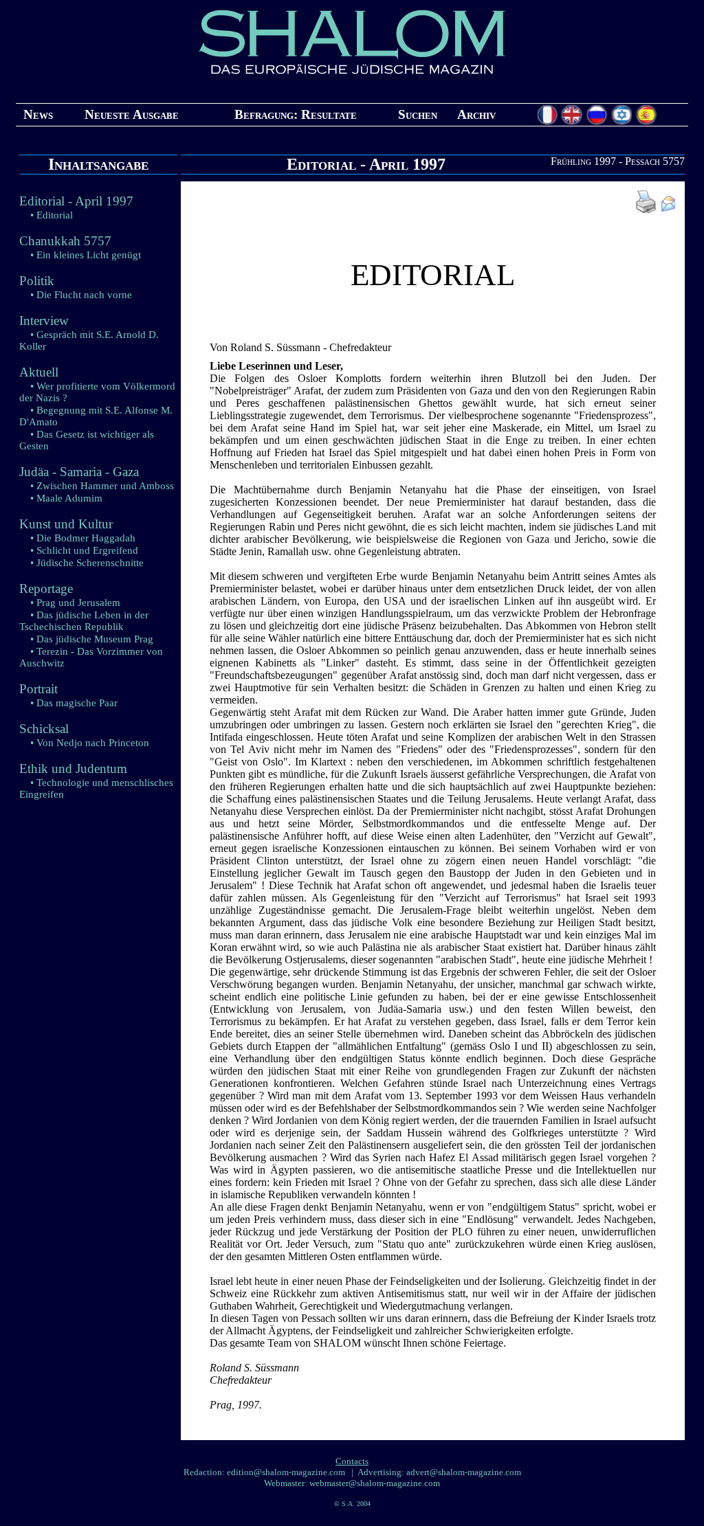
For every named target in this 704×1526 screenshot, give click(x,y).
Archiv (476, 114)
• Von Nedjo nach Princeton (89, 742)
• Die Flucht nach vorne (81, 294)
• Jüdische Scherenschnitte (87, 562)
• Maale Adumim (66, 498)
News (38, 114)
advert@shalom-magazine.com (463, 1472)
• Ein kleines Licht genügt (85, 254)
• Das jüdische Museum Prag (91, 638)
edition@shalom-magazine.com (286, 1472)
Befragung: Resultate (295, 114)
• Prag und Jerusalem (75, 602)
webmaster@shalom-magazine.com (374, 1483)
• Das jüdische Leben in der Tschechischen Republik (83, 620)
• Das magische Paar (74, 702)
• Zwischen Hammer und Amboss (102, 485)
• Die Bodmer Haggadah (82, 537)
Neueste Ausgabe (132, 114)
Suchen (417, 114)
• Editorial (51, 215)
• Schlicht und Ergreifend (84, 550)
